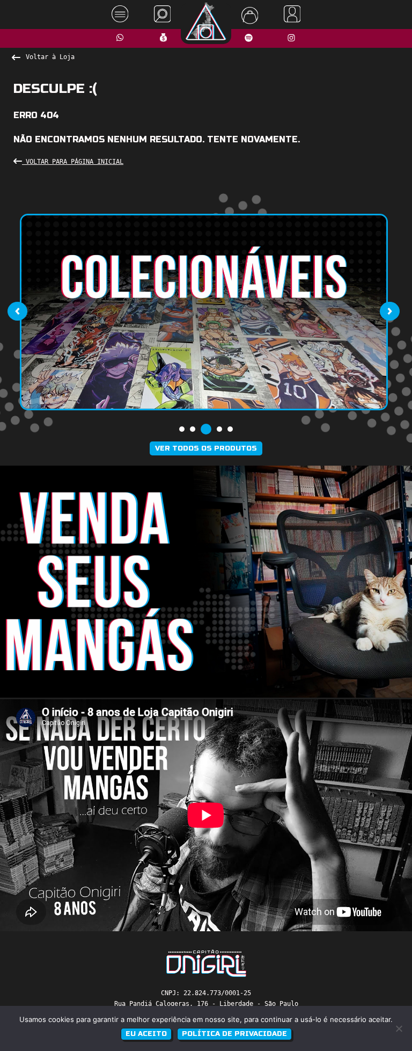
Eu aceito (146, 1034)
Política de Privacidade (234, 1034)
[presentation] (17, 311)
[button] (182, 429)
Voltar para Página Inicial (72, 161)
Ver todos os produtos (206, 448)
